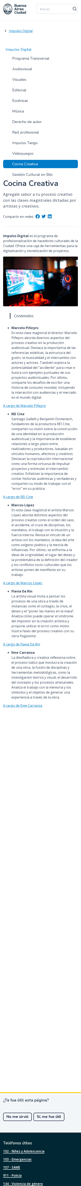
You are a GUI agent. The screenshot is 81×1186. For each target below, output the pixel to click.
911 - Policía (12, 1175)
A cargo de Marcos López (22, 583)
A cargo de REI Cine (18, 497)
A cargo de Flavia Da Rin (21, 644)
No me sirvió (17, 1116)
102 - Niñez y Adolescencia (23, 1151)
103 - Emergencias (17, 1159)
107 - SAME (11, 1167)
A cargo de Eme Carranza (22, 705)
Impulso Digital (21, 31)
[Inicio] (15, 9)
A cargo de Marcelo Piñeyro (24, 405)
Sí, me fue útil (49, 1116)
